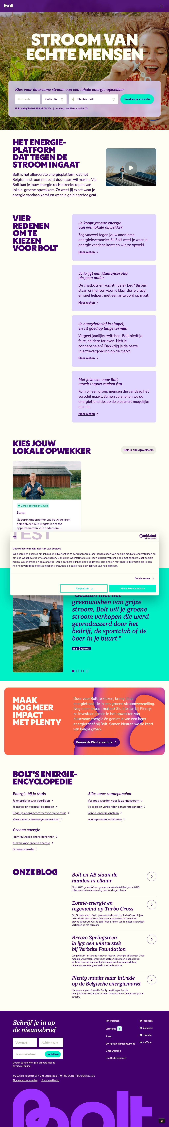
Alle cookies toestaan (132, 588)
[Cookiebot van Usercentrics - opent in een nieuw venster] (141, 536)
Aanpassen (82, 588)
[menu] (161, 6)
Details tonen (142, 578)
